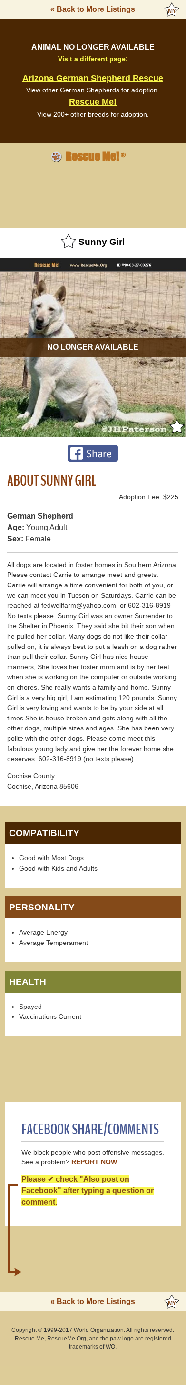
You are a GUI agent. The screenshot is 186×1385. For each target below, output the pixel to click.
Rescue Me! (93, 102)
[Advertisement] (93, 193)
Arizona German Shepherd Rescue (92, 78)
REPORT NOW (94, 1162)
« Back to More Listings (92, 9)
